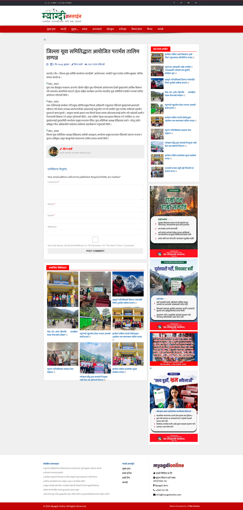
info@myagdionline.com (168, 495)
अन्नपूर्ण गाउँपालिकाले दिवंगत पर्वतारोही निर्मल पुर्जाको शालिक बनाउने (127, 301)
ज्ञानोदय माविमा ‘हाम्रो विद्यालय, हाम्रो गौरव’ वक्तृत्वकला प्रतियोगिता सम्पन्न (179, 56)
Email (51, 215)
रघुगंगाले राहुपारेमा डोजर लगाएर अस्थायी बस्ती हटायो (95, 335)
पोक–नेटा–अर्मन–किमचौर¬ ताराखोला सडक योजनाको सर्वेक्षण (62, 333)
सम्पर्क (125, 482)
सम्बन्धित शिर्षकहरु (58, 268)
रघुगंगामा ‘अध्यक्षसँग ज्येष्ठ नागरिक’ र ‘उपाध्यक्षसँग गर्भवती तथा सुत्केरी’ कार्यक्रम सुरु (178, 70)
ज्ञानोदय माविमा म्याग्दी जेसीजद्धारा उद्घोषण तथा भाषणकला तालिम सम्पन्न (127, 335)
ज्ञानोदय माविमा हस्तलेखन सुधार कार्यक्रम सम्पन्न (180, 157)
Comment (53, 182)
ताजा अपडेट (162, 49)
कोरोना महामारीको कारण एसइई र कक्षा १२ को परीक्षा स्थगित (64, 481)
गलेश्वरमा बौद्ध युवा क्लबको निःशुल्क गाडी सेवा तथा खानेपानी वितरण (93, 378)
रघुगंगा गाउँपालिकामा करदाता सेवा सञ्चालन (60, 370)
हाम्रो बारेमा (127, 473)
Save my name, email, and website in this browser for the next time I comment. (91, 245)
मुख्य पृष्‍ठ (126, 469)
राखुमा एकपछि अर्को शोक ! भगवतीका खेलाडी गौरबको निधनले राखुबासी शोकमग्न (71, 485)
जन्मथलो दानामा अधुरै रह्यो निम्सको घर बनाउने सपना (179, 169)
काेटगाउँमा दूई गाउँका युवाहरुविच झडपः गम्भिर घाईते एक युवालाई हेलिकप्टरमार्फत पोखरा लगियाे (76, 494)
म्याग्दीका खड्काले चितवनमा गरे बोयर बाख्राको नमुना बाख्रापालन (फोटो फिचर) (70, 477)
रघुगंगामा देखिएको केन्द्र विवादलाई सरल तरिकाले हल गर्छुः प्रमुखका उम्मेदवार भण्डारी (72, 468)
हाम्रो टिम (126, 478)
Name (51, 204)
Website (52, 227)
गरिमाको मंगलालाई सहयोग (53, 472)
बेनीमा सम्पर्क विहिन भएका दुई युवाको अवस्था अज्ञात (61, 490)
